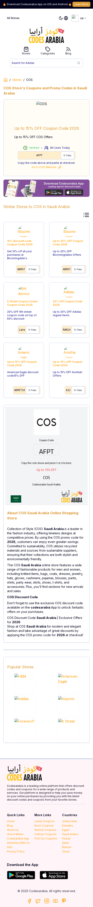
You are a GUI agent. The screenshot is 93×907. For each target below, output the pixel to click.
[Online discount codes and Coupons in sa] (5, 80)
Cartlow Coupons (45, 834)
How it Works (15, 834)
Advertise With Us (18, 842)
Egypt (65, 829)
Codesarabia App (18, 838)
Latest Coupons (44, 821)
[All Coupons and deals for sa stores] (46, 188)
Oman (66, 851)
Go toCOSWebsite (44, 167)
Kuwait (66, 838)
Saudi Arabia (70, 834)
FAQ (9, 847)
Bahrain (66, 847)
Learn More (81, 4)
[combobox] (79, 18)
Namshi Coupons (45, 829)
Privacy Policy (16, 851)
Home (11, 821)
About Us (13, 829)
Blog (68, 53)
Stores (26, 53)
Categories (48, 53)
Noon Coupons (44, 825)
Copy (68, 155)
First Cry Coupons (45, 838)
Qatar (65, 842)
